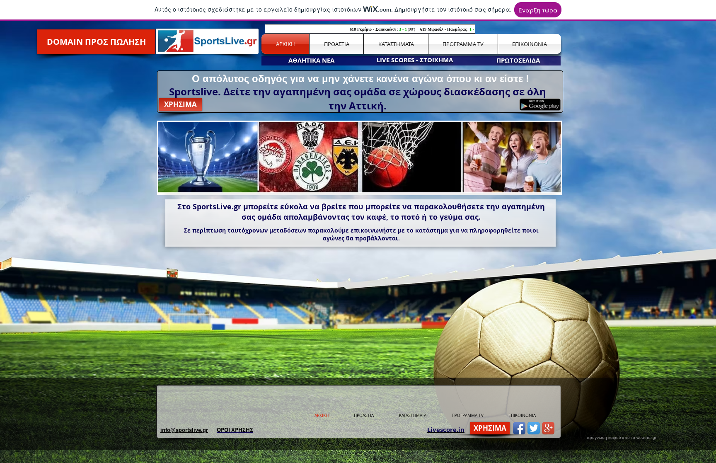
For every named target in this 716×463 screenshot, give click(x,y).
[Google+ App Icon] (548, 428)
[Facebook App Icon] (519, 428)
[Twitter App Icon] (533, 428)
